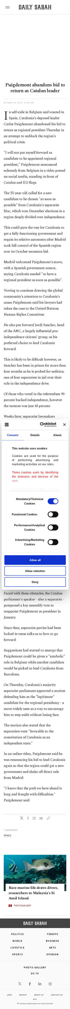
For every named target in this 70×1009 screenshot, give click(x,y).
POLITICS (17, 934)
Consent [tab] (12, 434)
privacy (23, 995)
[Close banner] (64, 424)
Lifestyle (17, 947)
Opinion (52, 954)
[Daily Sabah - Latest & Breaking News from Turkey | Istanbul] (35, 7)
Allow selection (35, 571)
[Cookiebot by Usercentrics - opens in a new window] (41, 424)
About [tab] (57, 434)
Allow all (35, 559)
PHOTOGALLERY (22, 905)
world (7, 835)
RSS (35, 999)
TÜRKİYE (52, 934)
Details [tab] (35, 434)
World (17, 940)
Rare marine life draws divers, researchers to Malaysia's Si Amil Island (33, 893)
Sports (17, 954)
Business (52, 940)
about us (38, 995)
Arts (52, 947)
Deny (35, 581)
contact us (57, 995)
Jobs (9, 995)
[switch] (53, 514)
